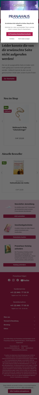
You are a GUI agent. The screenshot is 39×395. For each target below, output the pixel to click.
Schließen (11, 38)
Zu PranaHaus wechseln (19, 34)
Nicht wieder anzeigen (24, 38)
